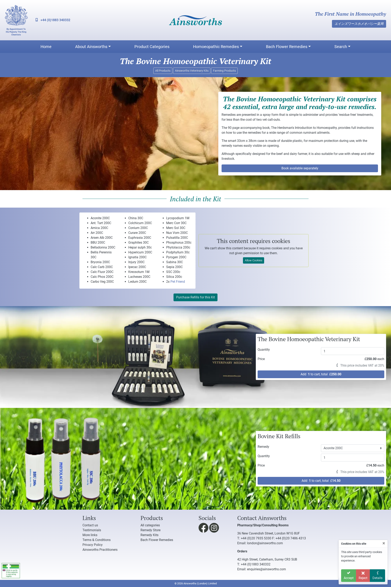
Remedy (263, 447)
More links (89, 535)
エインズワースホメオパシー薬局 (359, 24)
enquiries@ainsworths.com (266, 569)
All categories (150, 525)
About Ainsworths (91, 46)
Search (340, 46)
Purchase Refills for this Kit (195, 297)
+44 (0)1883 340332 (55, 20)
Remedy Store (150, 530)
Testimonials (91, 530)
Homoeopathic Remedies (216, 46)
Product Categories (151, 46)
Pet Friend (177, 282)
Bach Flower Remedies (286, 46)
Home (46, 46)
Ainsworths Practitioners (100, 550)
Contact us (90, 525)
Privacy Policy (92, 545)
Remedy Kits (149, 535)
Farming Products (224, 70)
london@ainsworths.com (265, 543)
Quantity (264, 350)
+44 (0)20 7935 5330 (256, 538)
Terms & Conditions (96, 540)
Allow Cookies (253, 260)
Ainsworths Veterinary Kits (192, 70)
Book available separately (299, 168)
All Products (162, 70)
